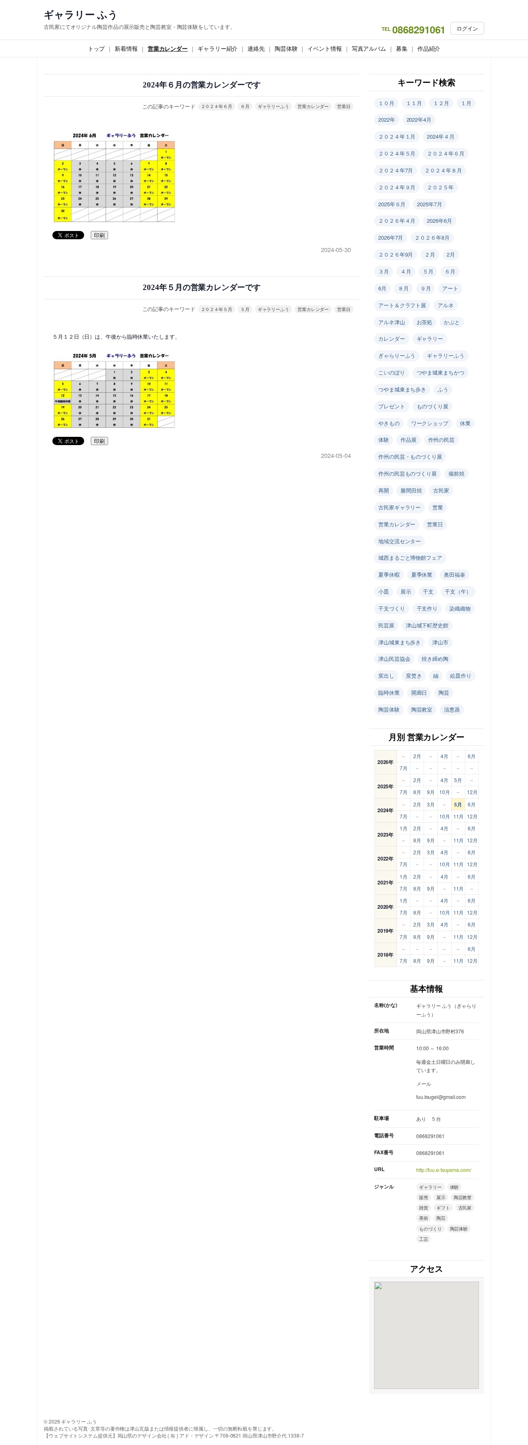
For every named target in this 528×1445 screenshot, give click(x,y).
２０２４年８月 (443, 170)
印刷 (99, 235)
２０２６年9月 (395, 254)
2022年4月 (419, 119)
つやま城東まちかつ (440, 372)
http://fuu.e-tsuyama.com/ (443, 1169)
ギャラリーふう (273, 106)
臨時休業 (389, 692)
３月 (383, 271)
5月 (458, 779)
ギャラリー (430, 338)
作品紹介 (429, 48)
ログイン (467, 28)
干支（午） (458, 591)
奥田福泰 (454, 574)
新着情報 (126, 48)
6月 (382, 288)
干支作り (427, 608)
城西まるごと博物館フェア (410, 557)
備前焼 (456, 473)
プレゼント (391, 406)
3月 (431, 804)
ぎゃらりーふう (396, 355)
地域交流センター (399, 541)
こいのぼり (391, 372)
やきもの (389, 423)
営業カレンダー (168, 48)
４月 (406, 271)
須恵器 (452, 709)
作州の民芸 (441, 439)
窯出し (386, 675)
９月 (425, 288)
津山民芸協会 (394, 658)
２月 (429, 254)
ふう (443, 389)
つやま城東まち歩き (402, 389)
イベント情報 (324, 48)
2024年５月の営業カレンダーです (201, 287)
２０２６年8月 (432, 237)
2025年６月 (391, 204)
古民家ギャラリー (399, 507)
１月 (466, 103)
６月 (245, 106)
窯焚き (414, 675)
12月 (472, 791)
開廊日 (419, 692)
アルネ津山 (391, 322)
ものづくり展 (432, 406)
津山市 (440, 642)
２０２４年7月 (395, 170)
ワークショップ (429, 423)
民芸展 (386, 625)
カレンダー (391, 338)
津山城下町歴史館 (427, 625)
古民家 (441, 490)
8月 (417, 791)
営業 (437, 507)
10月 (444, 791)
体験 (383, 439)
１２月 (441, 103)
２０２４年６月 (216, 106)
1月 (404, 828)
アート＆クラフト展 (402, 305)
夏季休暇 (389, 574)
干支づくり (391, 608)
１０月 (386, 103)
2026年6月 (439, 220)
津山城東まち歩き (399, 642)
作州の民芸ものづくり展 (407, 473)
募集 (402, 48)
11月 (458, 816)
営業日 (344, 106)
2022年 (386, 119)
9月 (431, 791)
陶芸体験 (286, 48)
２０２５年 (440, 187)
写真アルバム (369, 48)
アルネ (446, 305)
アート (450, 288)
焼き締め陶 (435, 658)
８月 (403, 288)
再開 (383, 490)
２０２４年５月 (216, 309)
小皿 (383, 591)
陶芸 (443, 692)
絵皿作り (460, 675)
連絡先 (256, 48)
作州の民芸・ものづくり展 (410, 456)
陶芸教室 (422, 709)
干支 (428, 591)
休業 (465, 423)
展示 (406, 591)
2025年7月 (429, 204)
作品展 (409, 439)
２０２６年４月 (396, 220)
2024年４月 (440, 136)
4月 (444, 755)
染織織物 (460, 608)
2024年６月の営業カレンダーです (201, 84)
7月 (404, 767)
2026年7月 (390, 237)
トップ (96, 48)
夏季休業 (422, 574)
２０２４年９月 (396, 187)
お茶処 (425, 322)
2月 (451, 254)
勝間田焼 (411, 490)
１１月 (414, 103)
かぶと (452, 322)
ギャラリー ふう (81, 14)
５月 (245, 309)
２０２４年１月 (396, 136)
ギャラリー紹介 (218, 48)
